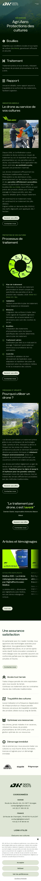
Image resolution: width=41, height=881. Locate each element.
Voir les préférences (20, 874)
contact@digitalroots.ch (20, 806)
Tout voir (7, 608)
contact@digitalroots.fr (20, 819)
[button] (38, 839)
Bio (16, 297)
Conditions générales (21, 878)
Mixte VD (9, 297)
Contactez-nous (10, 223)
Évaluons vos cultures (20, 836)
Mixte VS (32, 295)
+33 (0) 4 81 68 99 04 (20, 822)
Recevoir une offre (11, 218)
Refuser (21, 868)
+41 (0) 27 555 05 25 (21, 808)
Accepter (20, 863)
